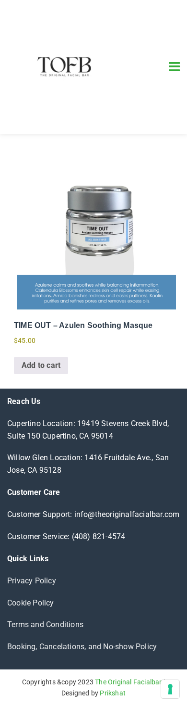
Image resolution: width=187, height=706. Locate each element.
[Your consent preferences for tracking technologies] (170, 689)
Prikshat (113, 693)
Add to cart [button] (41, 365)
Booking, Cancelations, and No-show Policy (82, 646)
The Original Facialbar (128, 682)
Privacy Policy (31, 580)
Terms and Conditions (45, 624)
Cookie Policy (30, 602)
